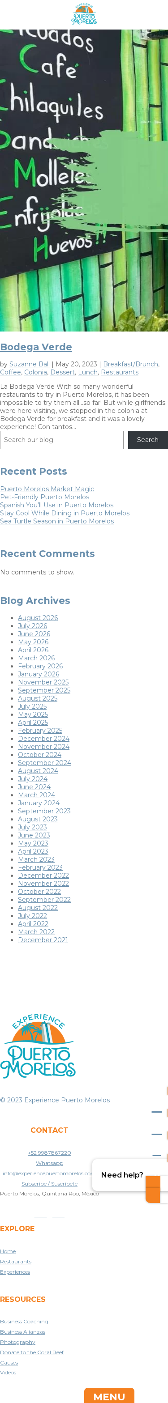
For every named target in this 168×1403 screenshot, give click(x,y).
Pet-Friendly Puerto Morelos (44, 497)
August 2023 (38, 819)
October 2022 (39, 892)
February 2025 (40, 731)
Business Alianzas (22, 1331)
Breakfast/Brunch (130, 364)
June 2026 (34, 634)
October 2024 (39, 755)
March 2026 (36, 658)
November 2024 (43, 747)
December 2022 (43, 876)
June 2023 (34, 835)
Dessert (62, 372)
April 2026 (33, 650)
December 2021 (43, 940)
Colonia (35, 372)
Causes (9, 1362)
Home (8, 1251)
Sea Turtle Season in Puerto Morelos (57, 521)
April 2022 (33, 924)
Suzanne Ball (29, 364)
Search (148, 440)
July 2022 (32, 916)
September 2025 (44, 690)
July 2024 (32, 779)
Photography (17, 1342)
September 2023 (44, 811)
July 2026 (32, 626)
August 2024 (38, 771)
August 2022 (38, 908)
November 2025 (43, 682)
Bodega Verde (36, 347)
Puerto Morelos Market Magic (47, 489)
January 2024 (39, 803)
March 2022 (36, 932)
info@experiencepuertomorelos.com (49, 1173)
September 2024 (44, 763)
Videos (8, 1372)
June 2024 (34, 787)
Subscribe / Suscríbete (50, 1183)
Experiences (15, 1271)
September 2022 (44, 900)
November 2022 (43, 884)
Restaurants (119, 372)
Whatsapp (49, 1163)
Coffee (10, 372)
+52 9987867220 (49, 1152)
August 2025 (37, 698)
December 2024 (43, 739)
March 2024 (36, 795)
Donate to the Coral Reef (32, 1352)
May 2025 (33, 714)
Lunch (88, 372)
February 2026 (40, 666)
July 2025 (32, 706)
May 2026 (33, 642)
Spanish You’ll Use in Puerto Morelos (56, 505)
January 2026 (38, 674)
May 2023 (33, 843)
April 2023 (33, 851)
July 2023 (32, 827)
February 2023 (40, 867)
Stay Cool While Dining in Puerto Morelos (64, 513)
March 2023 (36, 859)
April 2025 (33, 723)
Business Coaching (24, 1321)
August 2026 (38, 618)
